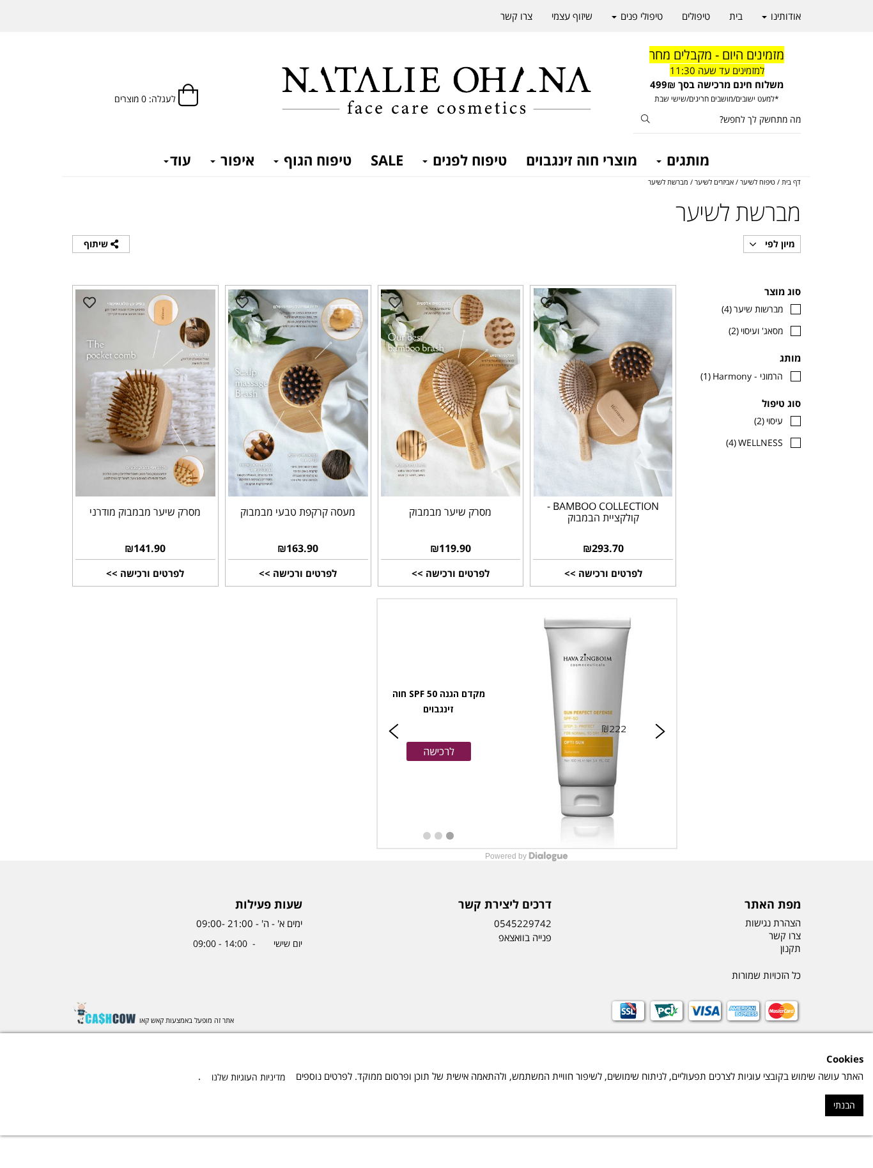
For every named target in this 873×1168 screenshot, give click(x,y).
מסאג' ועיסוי (756, 331)
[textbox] (717, 75)
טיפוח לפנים (468, 159)
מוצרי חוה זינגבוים (581, 159)
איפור (235, 159)
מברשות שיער (752, 309)
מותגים (686, 159)
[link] (527, 723)
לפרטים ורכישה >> (603, 573)
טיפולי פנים (640, 16)
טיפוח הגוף (316, 159)
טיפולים (696, 16)
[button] (438, 751)
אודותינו (784, 16)
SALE (387, 159)
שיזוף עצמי (572, 16)
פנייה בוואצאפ (524, 937)
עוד (180, 159)
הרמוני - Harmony (741, 376)
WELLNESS (754, 442)
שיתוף (97, 244)
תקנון (790, 948)
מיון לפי (778, 244)
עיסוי (768, 421)
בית (736, 16)
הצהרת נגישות (773, 922)
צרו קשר (516, 16)
